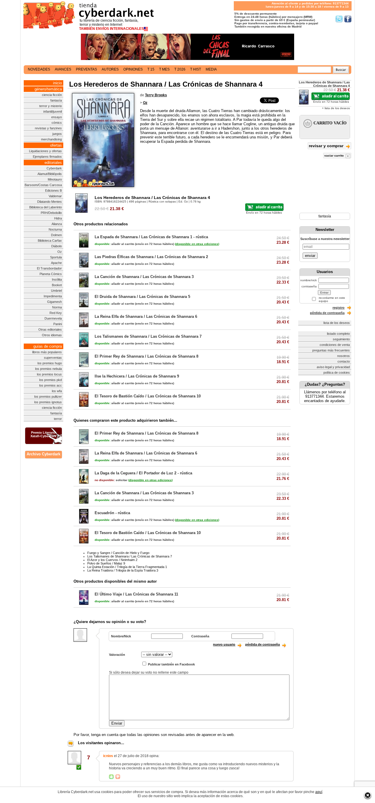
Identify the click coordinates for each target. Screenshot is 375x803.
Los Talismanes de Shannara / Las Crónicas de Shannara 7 (148, 336)
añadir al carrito (114, 244)
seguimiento (341, 339)
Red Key (56, 313)
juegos (57, 133)
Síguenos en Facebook (348, 19)
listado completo (338, 333)
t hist (195, 69)
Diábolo (56, 246)
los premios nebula (48, 368)
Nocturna (55, 229)
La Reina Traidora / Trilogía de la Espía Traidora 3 (122, 570)
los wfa (57, 391)
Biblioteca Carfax (50, 240)
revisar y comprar (327, 145)
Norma (57, 307)
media (211, 69)
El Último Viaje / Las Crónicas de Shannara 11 (136, 594)
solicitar (111, 480)
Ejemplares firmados (47, 156)
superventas (53, 357)
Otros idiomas (52, 335)
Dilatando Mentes (49, 201)
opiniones (133, 69)
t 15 (150, 69)
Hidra (58, 218)
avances (63, 69)
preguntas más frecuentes (331, 350)
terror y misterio (50, 106)
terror (58, 419)
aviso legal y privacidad (333, 367)
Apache (56, 263)
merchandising (51, 139)
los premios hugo (50, 363)
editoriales (53, 162)
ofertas (56, 145)
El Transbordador (49, 268)
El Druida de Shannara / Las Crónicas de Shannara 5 (142, 296)
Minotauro (55, 179)
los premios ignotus (48, 402)
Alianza (57, 224)
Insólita (57, 279)
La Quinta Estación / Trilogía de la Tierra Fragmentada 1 (127, 567)
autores (110, 69)
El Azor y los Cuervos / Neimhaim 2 (112, 560)
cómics (57, 122)
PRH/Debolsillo (51, 213)
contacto (344, 361)
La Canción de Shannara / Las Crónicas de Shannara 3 (144, 276)
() (197, 244)
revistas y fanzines (48, 128)
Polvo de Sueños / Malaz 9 (106, 563)
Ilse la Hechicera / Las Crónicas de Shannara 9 (137, 376)
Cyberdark (54, 168)
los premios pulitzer (48, 396)
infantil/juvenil (52, 111)
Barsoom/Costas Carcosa (43, 185)
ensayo (56, 117)
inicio (57, 83)
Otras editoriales (50, 329)
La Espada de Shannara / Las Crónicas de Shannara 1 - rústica (151, 237)
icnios (108, 756)
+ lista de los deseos (336, 108)
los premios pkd (50, 380)
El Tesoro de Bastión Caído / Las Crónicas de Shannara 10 (148, 396)
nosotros (343, 356)
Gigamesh (54, 301)
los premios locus (49, 374)
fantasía (56, 100)
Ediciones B (53, 190)
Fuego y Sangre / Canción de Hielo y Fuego (118, 553)
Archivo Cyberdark (43, 454)
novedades (39, 69)
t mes (164, 69)
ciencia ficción (52, 95)
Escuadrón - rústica (112, 513)
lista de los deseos (336, 323)
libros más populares (47, 352)
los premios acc (50, 385)
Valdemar (55, 196)
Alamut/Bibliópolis (50, 174)
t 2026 (179, 69)
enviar (310, 255)
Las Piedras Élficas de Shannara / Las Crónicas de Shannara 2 (151, 257)
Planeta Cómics (51, 274)
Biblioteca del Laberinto (45, 207)
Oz (59, 251)
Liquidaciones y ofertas (45, 151)
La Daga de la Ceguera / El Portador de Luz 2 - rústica (143, 473)
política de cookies (336, 372)
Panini (57, 324)
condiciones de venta (335, 344)
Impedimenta (53, 296)
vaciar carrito (334, 155)
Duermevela (53, 318)
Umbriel (56, 290)
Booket (57, 285)
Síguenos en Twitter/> (339, 19)
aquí (318, 792)
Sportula (56, 257)
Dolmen (56, 235)
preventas (86, 69)
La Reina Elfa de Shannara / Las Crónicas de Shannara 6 (146, 316)
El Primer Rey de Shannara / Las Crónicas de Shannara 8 (146, 356)
